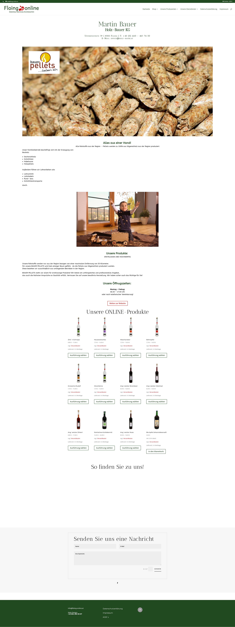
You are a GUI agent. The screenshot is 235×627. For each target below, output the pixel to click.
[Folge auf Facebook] (117, 582)
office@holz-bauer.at (122, 38)
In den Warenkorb (156, 451)
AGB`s (106, 617)
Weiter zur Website (117, 303)
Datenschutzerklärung (113, 609)
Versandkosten (75, 346)
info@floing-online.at (76, 608)
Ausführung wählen (78, 355)
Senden (157, 569)
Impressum (108, 613)
